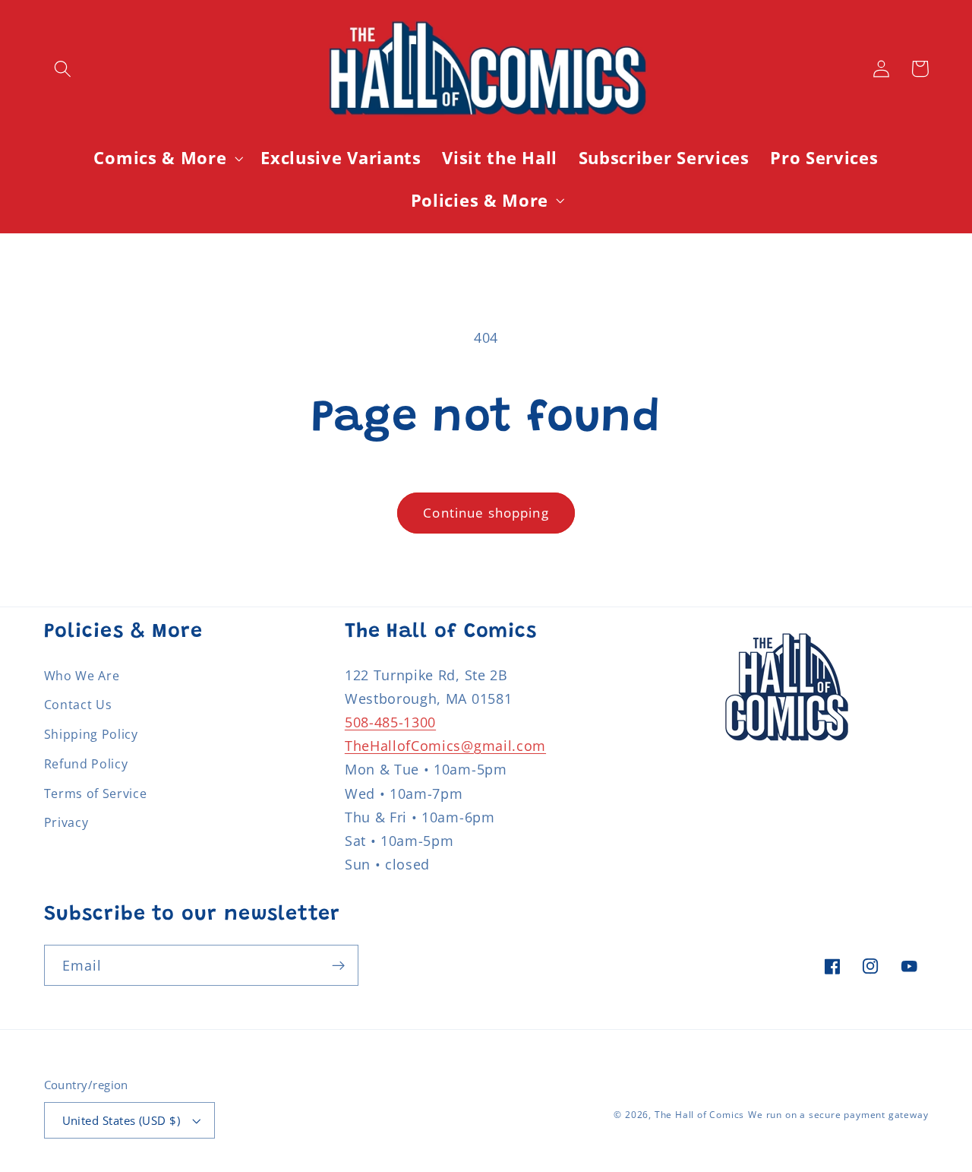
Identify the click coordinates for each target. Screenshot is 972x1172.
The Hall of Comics (700, 1114)
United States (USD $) (121, 1120)
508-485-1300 (390, 721)
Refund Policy (86, 763)
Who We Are (82, 675)
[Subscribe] (338, 965)
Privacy (66, 822)
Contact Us (78, 704)
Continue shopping (486, 512)
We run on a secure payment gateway (838, 1114)
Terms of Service (95, 793)
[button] (63, 68)
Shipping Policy (91, 734)
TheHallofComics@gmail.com (445, 745)
